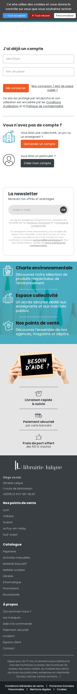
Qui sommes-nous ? (17, 611)
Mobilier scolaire (14, 570)
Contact (9, 648)
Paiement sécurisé (16, 630)
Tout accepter (16, 15)
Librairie (8, 576)
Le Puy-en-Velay (14, 528)
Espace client (12, 642)
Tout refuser (42, 15)
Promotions (11, 588)
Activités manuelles (16, 558)
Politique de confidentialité (44, 106)
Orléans (8, 516)
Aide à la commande (17, 624)
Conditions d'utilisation (39, 222)
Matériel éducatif (15, 564)
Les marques (12, 618)
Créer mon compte (37, 163)
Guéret (8, 522)
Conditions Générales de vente (24, 686)
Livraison (9, 636)
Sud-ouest (10, 535)
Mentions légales (41, 689)
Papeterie (9, 551)
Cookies (62, 689)
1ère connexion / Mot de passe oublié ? (52, 88)
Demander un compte (39, 144)
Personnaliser (65, 15)
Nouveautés (11, 595)
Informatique (12, 582)
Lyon (6, 510)
